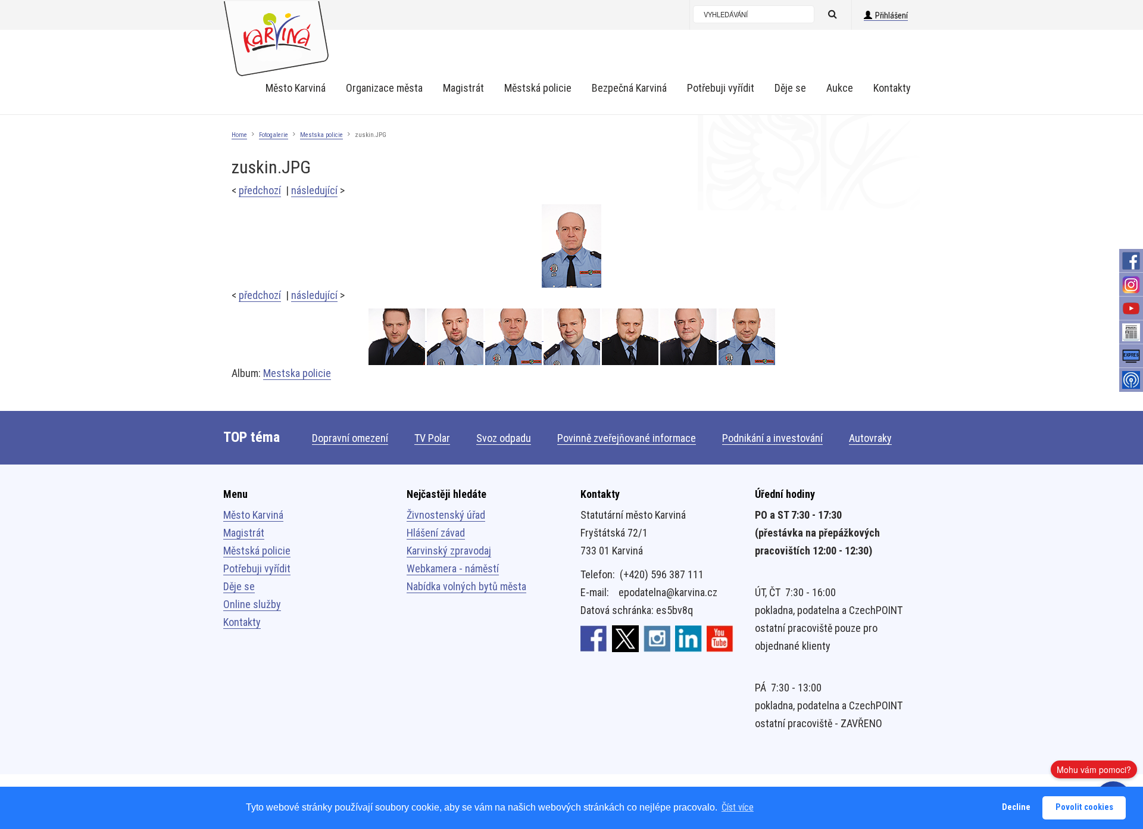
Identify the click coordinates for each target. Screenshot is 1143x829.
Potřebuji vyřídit (257, 568)
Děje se (239, 586)
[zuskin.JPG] (571, 245)
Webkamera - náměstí (453, 568)
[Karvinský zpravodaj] (1131, 332)
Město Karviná (253, 515)
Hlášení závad (436, 532)
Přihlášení (891, 15)
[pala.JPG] (573, 337)
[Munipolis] (1131, 380)
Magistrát (243, 532)
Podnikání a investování (772, 438)
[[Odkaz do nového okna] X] (625, 637)
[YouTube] (1131, 308)
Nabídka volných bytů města (466, 586)
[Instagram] (1131, 285)
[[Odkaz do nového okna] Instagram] (657, 637)
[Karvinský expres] (1131, 356)
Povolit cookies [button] (1084, 807)
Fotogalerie (273, 135)
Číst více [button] (738, 807)
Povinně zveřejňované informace (626, 438)
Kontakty (242, 622)
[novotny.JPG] (689, 337)
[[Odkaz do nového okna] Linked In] (688, 637)
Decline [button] (1016, 807)
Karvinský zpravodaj (449, 550)
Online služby (252, 604)
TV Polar (432, 438)
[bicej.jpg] (397, 337)
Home (239, 135)
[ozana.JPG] (631, 337)
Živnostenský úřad (446, 515)
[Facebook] (1131, 261)
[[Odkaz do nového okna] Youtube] (720, 637)
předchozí (260, 190)
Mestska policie (321, 135)
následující (314, 190)
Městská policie (257, 550)
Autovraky (870, 438)
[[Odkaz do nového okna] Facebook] (593, 637)
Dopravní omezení (350, 438)
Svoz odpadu (503, 438)
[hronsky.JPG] (747, 337)
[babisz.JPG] (456, 337)
